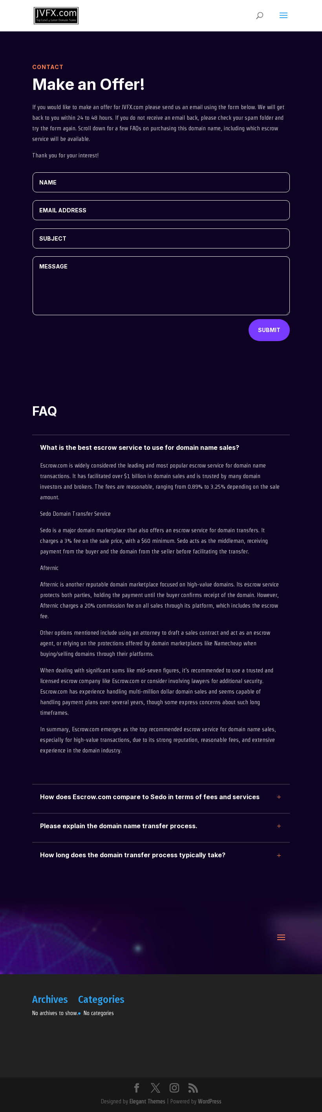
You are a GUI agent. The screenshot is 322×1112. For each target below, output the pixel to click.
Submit (269, 330)
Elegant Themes (147, 1101)
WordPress (209, 1101)
